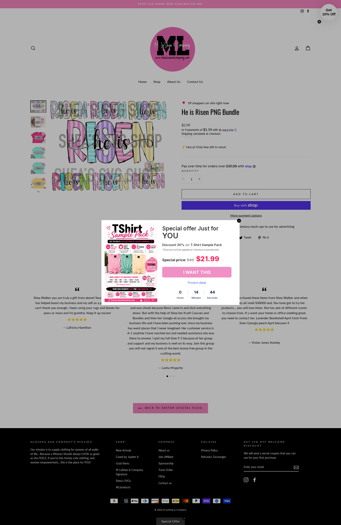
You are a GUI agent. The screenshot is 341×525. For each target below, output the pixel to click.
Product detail (197, 282)
